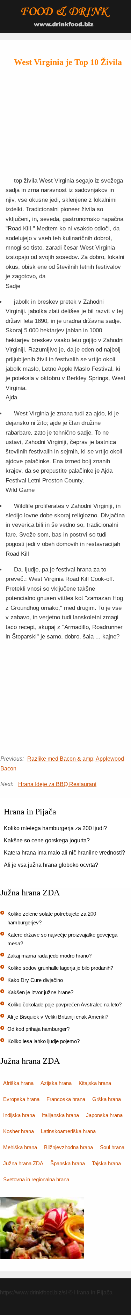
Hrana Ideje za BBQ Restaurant (57, 784)
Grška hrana (106, 1099)
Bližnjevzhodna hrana (68, 1147)
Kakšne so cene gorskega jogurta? (47, 840)
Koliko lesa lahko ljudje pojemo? (43, 1041)
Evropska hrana (21, 1099)
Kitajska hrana (95, 1083)
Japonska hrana (104, 1115)
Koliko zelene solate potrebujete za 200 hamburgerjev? (51, 918)
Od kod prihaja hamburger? (38, 1029)
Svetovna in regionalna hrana (36, 1179)
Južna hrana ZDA (23, 1163)
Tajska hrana (106, 1163)
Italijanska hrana (60, 1115)
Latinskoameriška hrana (68, 1131)
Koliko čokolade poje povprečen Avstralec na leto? (64, 1004)
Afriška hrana (18, 1083)
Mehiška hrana (20, 1147)
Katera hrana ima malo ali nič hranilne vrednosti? (64, 853)
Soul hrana (112, 1147)
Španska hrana (67, 1163)
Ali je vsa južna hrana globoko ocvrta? (51, 865)
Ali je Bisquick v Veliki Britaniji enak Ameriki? (57, 1017)
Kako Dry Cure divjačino (35, 980)
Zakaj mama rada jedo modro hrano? (49, 956)
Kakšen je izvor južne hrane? (40, 992)
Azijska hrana (56, 1083)
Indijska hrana (19, 1115)
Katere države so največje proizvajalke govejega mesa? (62, 939)
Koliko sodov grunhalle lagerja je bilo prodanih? (60, 968)
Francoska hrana (65, 1099)
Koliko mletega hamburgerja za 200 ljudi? (55, 828)
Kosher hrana (18, 1131)
